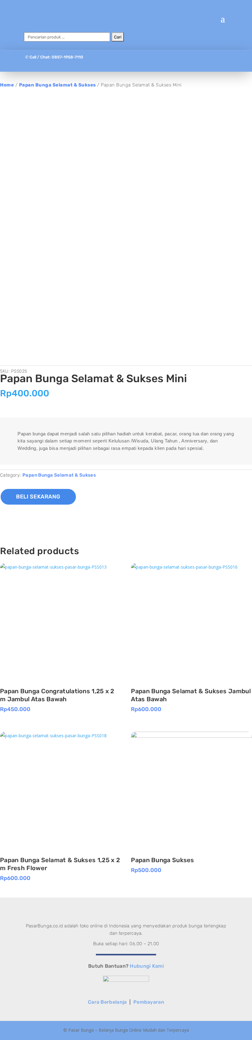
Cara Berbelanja (107, 1002)
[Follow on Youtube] (138, 64)
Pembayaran (148, 1002)
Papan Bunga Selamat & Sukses (57, 85)
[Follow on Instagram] (126, 64)
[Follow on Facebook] (114, 64)
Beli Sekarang (38, 496)
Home (7, 85)
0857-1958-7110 (67, 57)
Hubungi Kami (147, 966)
